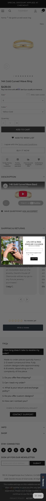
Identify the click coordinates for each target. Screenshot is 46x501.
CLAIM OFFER (34, 258)
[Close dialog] (43, 238)
